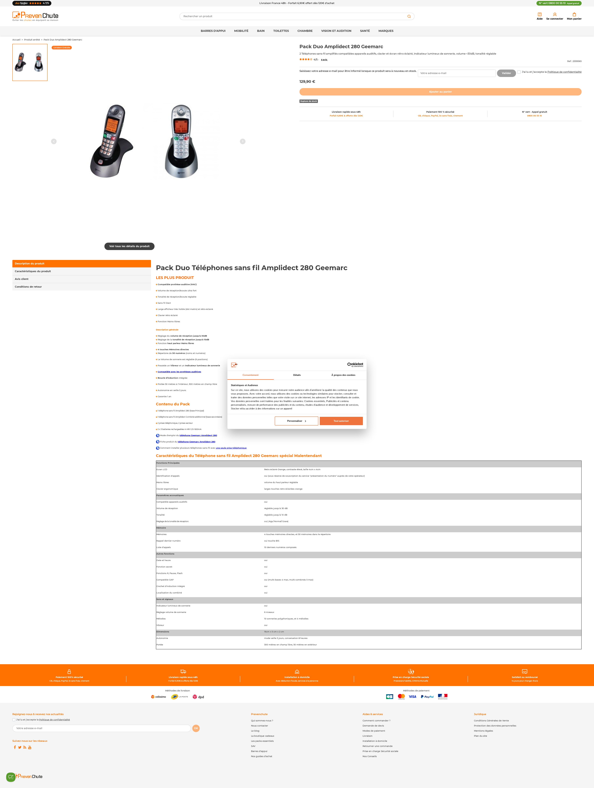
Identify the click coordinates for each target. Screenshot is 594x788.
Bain (261, 31)
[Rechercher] (409, 16)
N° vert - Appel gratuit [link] (534, 111)
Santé (365, 31)
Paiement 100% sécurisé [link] (69, 677)
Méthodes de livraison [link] (177, 690)
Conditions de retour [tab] (28, 286)
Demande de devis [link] (373, 725)
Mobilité (241, 31)
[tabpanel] (369, 456)
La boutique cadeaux (262, 736)
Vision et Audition (336, 31)
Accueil (16, 39)
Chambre (305, 31)
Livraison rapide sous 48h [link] (346, 111)
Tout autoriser (341, 421)
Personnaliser (294, 421)
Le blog (255, 730)
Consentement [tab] (250, 375)
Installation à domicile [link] (297, 677)
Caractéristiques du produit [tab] (33, 271)
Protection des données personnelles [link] (495, 725)
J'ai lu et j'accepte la (552, 71)
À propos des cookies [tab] (343, 375)
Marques (386, 31)
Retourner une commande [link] (378, 746)
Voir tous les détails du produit (129, 246)
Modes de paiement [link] (374, 730)
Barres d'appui (213, 31)
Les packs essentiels (262, 741)
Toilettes (281, 31)
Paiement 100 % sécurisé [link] (440, 111)
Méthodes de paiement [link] (416, 690)
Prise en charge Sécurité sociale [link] (411, 677)
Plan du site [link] (480, 736)
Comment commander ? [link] (376, 720)
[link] (554, 16)
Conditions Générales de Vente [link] (491, 720)
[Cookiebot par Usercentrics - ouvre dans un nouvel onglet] (349, 365)
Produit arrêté (32, 39)
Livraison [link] (367, 736)
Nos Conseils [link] (370, 756)
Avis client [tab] (21, 279)
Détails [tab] (297, 375)
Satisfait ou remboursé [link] (525, 677)
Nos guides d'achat (261, 756)
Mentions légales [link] (483, 730)
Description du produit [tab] (29, 263)
